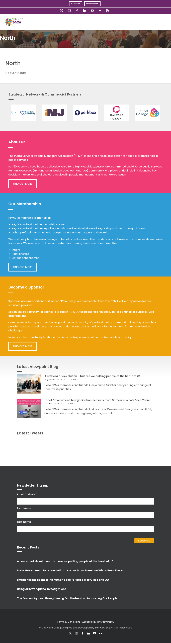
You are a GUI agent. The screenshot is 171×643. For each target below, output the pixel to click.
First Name (24, 508)
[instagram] (76, 633)
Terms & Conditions (68, 621)
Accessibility (89, 621)
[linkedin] (88, 633)
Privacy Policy (106, 621)
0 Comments (71, 379)
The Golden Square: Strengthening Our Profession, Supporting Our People (67, 598)
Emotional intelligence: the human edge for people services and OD (63, 580)
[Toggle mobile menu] (164, 22)
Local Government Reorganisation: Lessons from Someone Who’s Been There (97, 400)
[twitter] (70, 633)
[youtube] (94, 633)
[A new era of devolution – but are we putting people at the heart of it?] (29, 384)
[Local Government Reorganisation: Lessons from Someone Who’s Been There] (29, 408)
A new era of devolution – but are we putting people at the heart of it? (92, 376)
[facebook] (82, 633)
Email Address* (27, 494)
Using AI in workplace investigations (41, 589)
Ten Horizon (102, 627)
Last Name (24, 522)
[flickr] (100, 633)
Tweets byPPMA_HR (139, 445)
